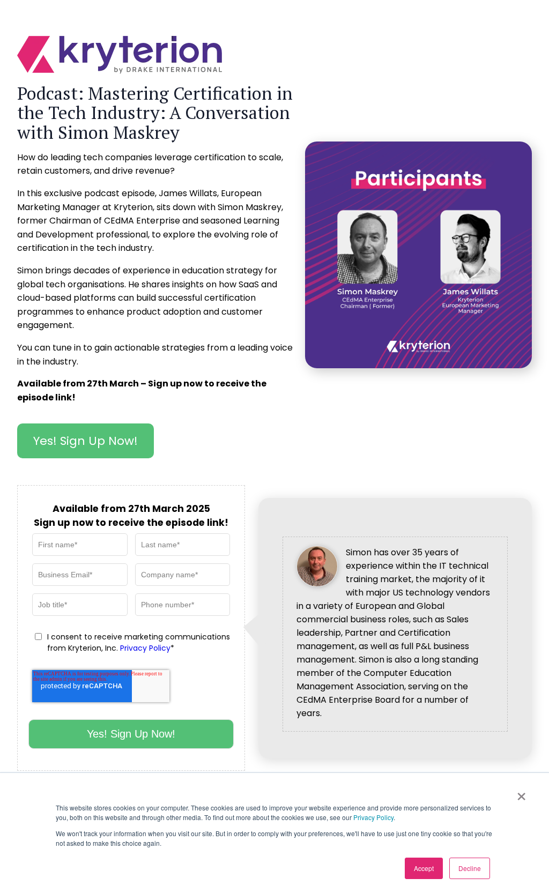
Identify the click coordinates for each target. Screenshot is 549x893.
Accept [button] (424, 868)
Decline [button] (469, 868)
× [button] (521, 793)
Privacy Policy (373, 817)
